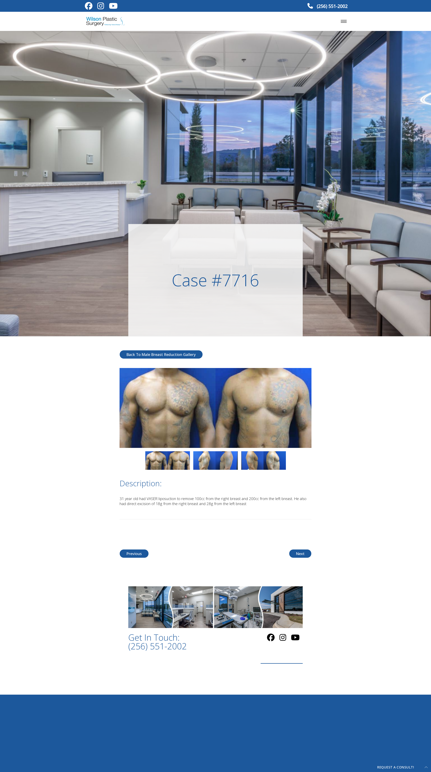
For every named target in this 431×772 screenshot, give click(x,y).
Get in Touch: (157, 641)
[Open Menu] (344, 21)
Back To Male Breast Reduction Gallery (161, 354)
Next (300, 553)
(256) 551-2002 (332, 6)
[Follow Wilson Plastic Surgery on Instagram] (101, 7)
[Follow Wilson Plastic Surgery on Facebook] (88, 7)
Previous (134, 553)
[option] (215, 408)
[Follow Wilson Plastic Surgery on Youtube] (113, 7)
